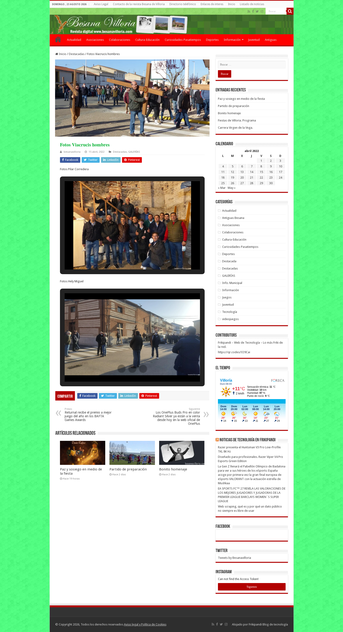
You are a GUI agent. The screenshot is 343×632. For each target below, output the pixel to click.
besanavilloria (72, 151)
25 (222, 183)
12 (232, 172)
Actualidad (74, 39)
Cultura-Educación (147, 39)
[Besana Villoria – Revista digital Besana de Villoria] (172, 21)
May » (231, 188)
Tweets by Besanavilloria (234, 557)
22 (261, 177)
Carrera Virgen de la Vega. (235, 127)
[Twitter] (257, 11)
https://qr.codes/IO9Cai (234, 352)
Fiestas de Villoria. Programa (237, 120)
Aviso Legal (101, 4)
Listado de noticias (252, 4)
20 (242, 177)
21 (251, 177)
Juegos (226, 297)
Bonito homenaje (173, 469)
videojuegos (230, 319)
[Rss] (249, 11)
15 (261, 172)
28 (251, 183)
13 (242, 172)
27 (242, 183)
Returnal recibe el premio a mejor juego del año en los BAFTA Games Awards (88, 415)
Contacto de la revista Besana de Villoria (139, 4)
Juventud (254, 39)
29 (261, 183)
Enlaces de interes (212, 4)
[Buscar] (290, 11)
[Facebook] (253, 11)
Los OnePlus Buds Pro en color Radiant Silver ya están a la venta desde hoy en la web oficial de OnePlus (176, 416)
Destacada (229, 261)
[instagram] (262, 11)
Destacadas (76, 54)
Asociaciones (95, 39)
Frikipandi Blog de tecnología (268, 624)
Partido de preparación (128, 469)
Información (232, 39)
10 (280, 166)
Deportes (212, 39)
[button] (121, 256)
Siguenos (252, 586)
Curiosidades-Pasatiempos (183, 39)
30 (271, 183)
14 (251, 172)
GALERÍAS (134, 151)
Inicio (231, 4)
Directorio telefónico (182, 4)
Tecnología (229, 312)
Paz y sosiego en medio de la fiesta (241, 98)
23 (271, 177)
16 (271, 172)
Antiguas (270, 39)
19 (232, 177)
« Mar (222, 188)
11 (222, 172)
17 (280, 172)
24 (280, 177)
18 (222, 177)
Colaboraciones (119, 39)
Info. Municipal (232, 283)
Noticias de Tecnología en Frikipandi (248, 440)
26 (232, 183)
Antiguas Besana (233, 218)
